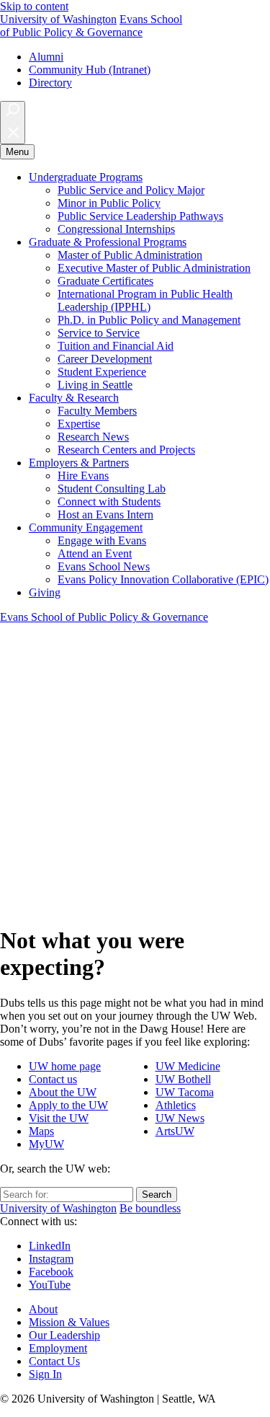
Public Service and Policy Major (131, 190)
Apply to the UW (68, 1105)
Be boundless (150, 1208)
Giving (44, 592)
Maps (41, 1131)
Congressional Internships (116, 229)
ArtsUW (175, 1131)
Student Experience (102, 372)
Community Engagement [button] (86, 527)
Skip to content (34, 6)
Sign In (45, 1374)
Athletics (176, 1105)
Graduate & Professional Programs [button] (107, 242)
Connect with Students (109, 501)
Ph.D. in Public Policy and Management (149, 320)
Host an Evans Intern (105, 514)
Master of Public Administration (130, 255)
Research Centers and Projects (126, 449)
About (43, 1309)
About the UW (62, 1092)
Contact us (53, 1079)
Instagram (51, 1259)
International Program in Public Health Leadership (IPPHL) (145, 300)
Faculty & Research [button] (74, 398)
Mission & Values (69, 1322)
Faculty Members (97, 411)
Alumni (46, 56)
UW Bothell (183, 1079)
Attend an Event (95, 553)
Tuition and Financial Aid (116, 346)
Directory (50, 82)
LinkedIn (50, 1246)
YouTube (50, 1285)
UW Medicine (188, 1066)
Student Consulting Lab (112, 488)
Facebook (51, 1272)
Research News (93, 437)
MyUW (46, 1144)
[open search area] (12, 122)
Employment (58, 1348)
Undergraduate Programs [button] (86, 177)
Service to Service (99, 333)
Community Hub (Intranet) (89, 69)
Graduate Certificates (105, 281)
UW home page (65, 1066)
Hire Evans (83, 475)
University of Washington (58, 19)
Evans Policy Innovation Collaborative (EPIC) (163, 579)
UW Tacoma (185, 1092)
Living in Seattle (95, 385)
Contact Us (54, 1361)
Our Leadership (64, 1335)
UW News (180, 1118)
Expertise (79, 424)
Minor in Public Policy (109, 203)
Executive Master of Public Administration (154, 268)
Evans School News (104, 566)
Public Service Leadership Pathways (140, 216)
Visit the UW (59, 1118)
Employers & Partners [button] (79, 462)
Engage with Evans (102, 540)
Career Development (105, 359)
